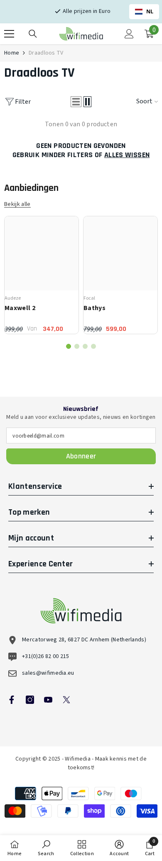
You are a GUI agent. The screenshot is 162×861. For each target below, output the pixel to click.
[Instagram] (30, 699)
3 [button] (85, 346)
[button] (76, 101)
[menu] (9, 34)
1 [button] (68, 346)
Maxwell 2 (20, 308)
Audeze (13, 298)
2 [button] (76, 346)
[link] (46, 848)
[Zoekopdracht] (33, 34)
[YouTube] (48, 699)
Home (11, 53)
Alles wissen (127, 155)
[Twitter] (66, 699)
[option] (41, 275)
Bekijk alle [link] (17, 204)
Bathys (94, 308)
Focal (89, 298)
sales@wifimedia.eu (48, 673)
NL (150, 11)
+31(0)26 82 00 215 (45, 656)
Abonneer (81, 456)
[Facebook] (11, 699)
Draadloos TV (46, 53)
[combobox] (144, 11)
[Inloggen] (129, 33)
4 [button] (93, 346)
